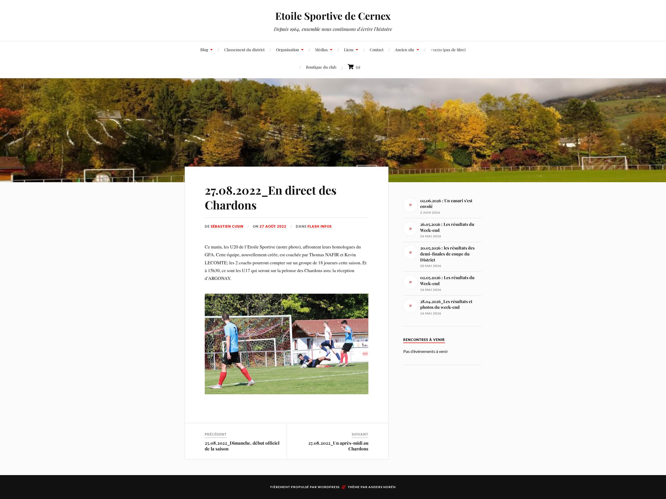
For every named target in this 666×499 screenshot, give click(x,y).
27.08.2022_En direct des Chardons (270, 197)
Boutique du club (321, 67)
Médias (321, 49)
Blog (204, 49)
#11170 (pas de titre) (448, 49)
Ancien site (404, 49)
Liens (349, 49)
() (357, 67)
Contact (376, 49)
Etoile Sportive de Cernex (333, 15)
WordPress (329, 487)
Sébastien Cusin (227, 226)
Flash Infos (320, 226)
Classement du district (244, 49)
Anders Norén (382, 487)
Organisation (287, 49)
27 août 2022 (273, 226)
